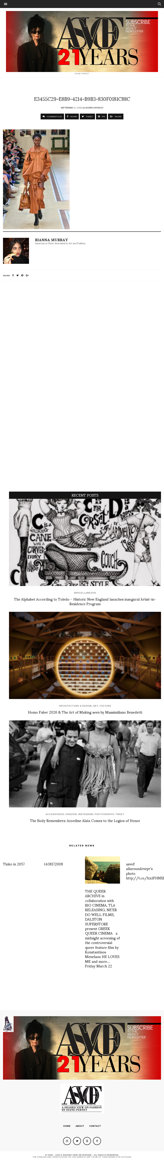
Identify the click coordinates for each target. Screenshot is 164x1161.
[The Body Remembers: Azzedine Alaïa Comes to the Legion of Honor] (85, 764)
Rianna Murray (94, 107)
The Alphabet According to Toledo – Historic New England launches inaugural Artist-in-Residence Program (85, 601)
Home (67, 1126)
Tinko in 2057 (14, 863)
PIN (103, 116)
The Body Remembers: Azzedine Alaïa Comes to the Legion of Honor (85, 820)
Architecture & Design (75, 705)
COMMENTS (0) (54, 116)
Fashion (71, 814)
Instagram (85, 814)
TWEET (89, 116)
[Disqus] (82, 337)
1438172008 (53, 863)
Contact (95, 1126)
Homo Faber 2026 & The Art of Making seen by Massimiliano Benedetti (85, 712)
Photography (104, 814)
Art (95, 705)
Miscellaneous (85, 592)
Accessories (55, 814)
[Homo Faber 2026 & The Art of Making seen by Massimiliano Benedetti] (85, 655)
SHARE (73, 116)
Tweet (119, 814)
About (80, 1126)
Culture (105, 705)
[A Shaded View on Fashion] (82, 41)
